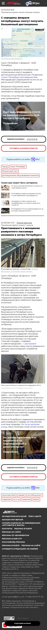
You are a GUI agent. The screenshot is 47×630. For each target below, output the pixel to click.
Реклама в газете (23, 529)
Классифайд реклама (13, 542)
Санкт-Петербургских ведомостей (19, 77)
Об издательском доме (14, 516)
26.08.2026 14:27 (8, 223)
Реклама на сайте (11, 532)
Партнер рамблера (22, 618)
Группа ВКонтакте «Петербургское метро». (17, 388)
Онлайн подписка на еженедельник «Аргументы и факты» (21, 524)
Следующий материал (22, 623)
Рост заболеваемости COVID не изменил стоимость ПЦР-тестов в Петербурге (21, 115)
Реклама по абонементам (15, 535)
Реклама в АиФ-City (12, 539)
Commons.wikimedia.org (11, 58)
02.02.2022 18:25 (7, 10)
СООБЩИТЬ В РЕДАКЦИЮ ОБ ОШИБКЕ (20, 549)
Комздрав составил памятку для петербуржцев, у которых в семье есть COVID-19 (25, 203)
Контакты (7, 529)
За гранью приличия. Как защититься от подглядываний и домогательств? (19, 442)
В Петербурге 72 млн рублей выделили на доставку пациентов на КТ (27, 210)
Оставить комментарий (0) (24, 148)
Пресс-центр (34, 516)
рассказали (30, 344)
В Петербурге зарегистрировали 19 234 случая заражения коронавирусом (26, 194)
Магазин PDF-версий (12, 520)
